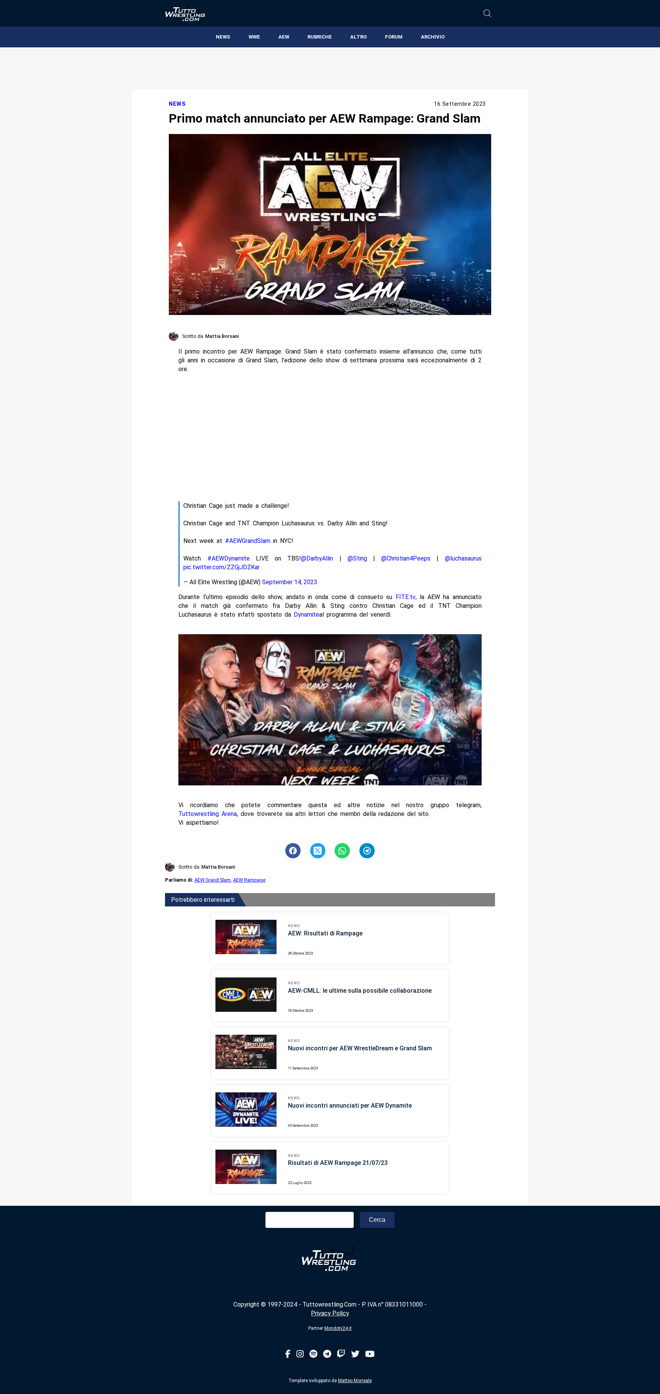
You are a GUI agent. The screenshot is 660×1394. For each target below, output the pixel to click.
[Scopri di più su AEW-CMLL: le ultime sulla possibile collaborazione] (246, 995)
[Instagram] (300, 1354)
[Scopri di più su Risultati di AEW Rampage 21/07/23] (246, 1168)
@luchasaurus (463, 558)
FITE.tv (406, 597)
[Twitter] (355, 1354)
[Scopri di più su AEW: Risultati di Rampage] (246, 938)
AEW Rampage (249, 880)
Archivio (433, 37)
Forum (394, 37)
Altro (358, 37)
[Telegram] (327, 1354)
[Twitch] (341, 1354)
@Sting (357, 558)
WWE (254, 37)
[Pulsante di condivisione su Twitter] (317, 850)
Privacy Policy (330, 1313)
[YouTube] (370, 1354)
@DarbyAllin (317, 558)
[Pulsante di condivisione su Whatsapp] (342, 850)
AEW (283, 37)
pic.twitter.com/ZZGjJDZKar (221, 567)
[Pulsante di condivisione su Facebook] (293, 850)
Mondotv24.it (338, 1328)
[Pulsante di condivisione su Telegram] (367, 850)
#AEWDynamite (228, 558)
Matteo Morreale (355, 1380)
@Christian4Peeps (405, 558)
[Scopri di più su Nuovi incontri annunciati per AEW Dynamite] (246, 1110)
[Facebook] (288, 1354)
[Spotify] (313, 1354)
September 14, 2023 (289, 582)
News (223, 37)
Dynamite (306, 614)
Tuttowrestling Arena (207, 813)
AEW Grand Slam (212, 880)
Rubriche (319, 37)
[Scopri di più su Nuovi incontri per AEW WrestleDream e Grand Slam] (246, 1053)
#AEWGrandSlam (247, 540)
